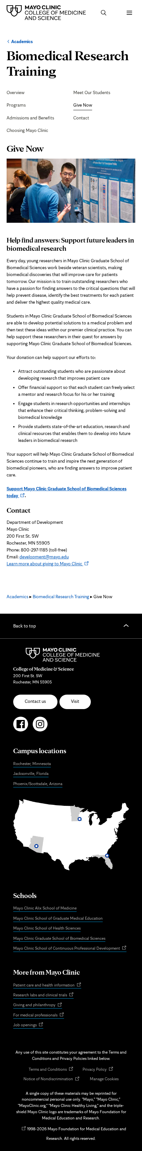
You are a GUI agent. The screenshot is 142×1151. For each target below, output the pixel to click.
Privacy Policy (98, 1069)
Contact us (35, 701)
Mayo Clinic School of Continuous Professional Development (69, 948)
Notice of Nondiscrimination (51, 1079)
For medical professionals (38, 1015)
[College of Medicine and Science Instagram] (40, 727)
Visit (75, 701)
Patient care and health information (47, 985)
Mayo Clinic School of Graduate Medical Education (58, 918)
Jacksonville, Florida (31, 773)
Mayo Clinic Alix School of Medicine (45, 908)
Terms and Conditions (51, 1069)
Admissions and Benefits (30, 117)
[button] (104, 13)
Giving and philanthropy (37, 1005)
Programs (16, 105)
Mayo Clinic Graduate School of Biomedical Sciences (59, 938)
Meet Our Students (91, 92)
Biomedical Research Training (61, 596)
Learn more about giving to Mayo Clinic (48, 563)
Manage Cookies (104, 1078)
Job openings (28, 1025)
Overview (15, 92)
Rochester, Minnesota (32, 763)
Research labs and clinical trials (43, 995)
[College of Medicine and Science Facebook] (20, 727)
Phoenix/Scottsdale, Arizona (37, 783)
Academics (22, 41)
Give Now (82, 105)
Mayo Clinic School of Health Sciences (47, 928)
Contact (81, 117)
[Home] (48, 12)
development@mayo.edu (44, 556)
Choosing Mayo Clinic (27, 130)
